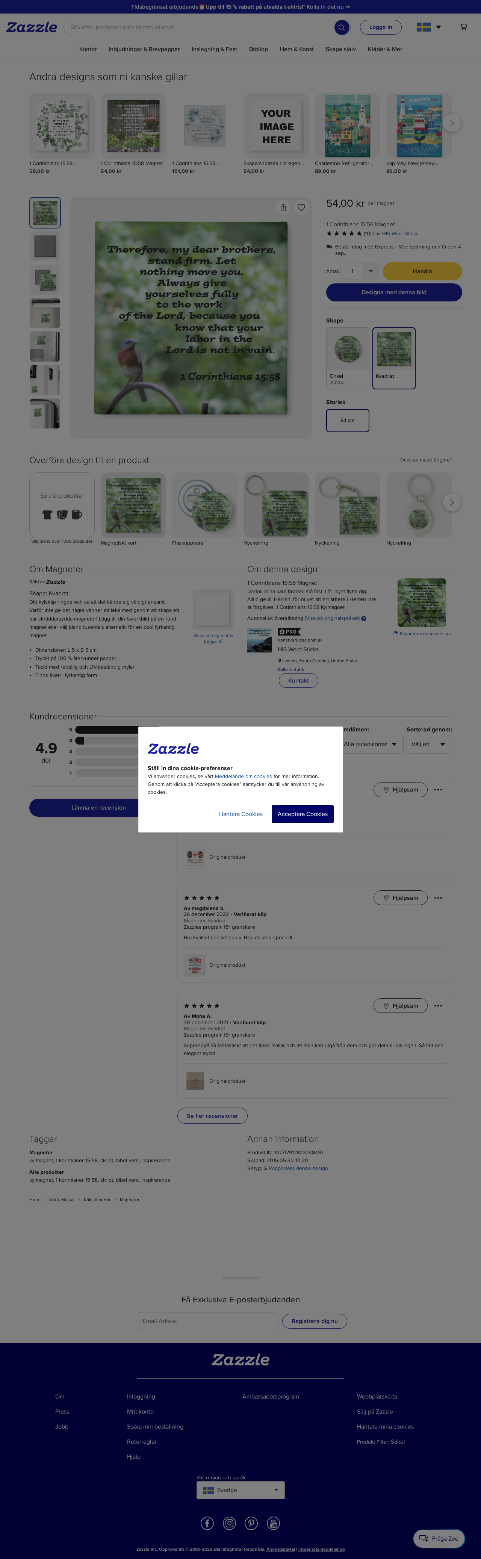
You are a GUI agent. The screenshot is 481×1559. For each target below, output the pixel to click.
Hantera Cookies (241, 814)
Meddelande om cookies (243, 776)
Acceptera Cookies (303, 814)
